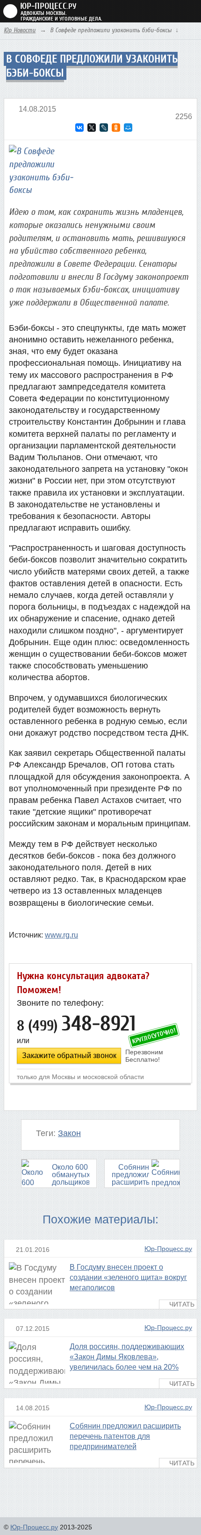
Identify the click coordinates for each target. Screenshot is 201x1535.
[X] (91, 127)
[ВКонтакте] (79, 127)
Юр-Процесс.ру (168, 1248)
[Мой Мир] (128, 127)
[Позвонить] (155, 11)
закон (69, 1133)
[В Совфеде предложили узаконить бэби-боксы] (46, 173)
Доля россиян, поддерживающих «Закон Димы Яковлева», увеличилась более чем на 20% (127, 1357)
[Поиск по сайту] (172, 11)
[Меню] (189, 11)
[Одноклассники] (116, 127)
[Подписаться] (194, 1526)
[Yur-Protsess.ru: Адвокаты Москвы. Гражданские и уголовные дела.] (39, 11)
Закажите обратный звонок (69, 1055)
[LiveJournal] (104, 127)
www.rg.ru (61, 935)
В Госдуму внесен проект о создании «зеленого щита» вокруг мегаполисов (128, 1277)
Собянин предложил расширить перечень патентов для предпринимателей (125, 1436)
